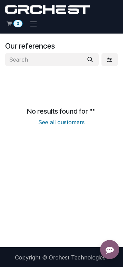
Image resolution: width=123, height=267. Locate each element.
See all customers (61, 122)
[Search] (90, 59)
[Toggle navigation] (33, 23)
